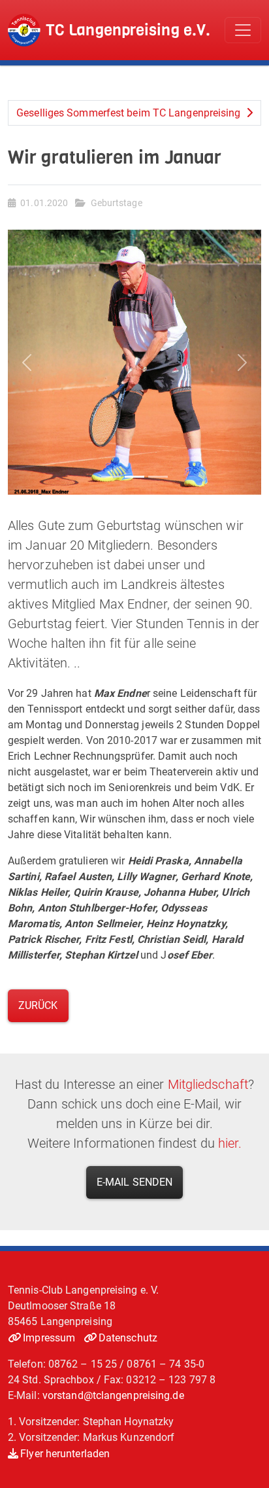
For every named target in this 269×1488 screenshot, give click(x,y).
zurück (38, 1005)
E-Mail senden (134, 1182)
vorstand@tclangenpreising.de (113, 1395)
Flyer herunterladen (65, 1453)
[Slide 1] (111, 476)
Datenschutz (128, 1338)
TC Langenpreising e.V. (128, 30)
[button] (27, 362)
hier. (230, 1143)
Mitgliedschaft (208, 1084)
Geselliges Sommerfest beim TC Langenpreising (130, 113)
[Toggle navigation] (243, 30)
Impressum (49, 1338)
